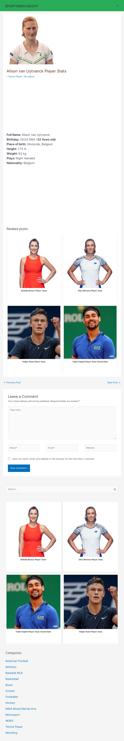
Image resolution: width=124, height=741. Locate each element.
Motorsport (12, 714)
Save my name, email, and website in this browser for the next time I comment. (53, 459)
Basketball (12, 679)
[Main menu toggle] (117, 5)
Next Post (114, 382)
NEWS (9, 720)
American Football (16, 661)
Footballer (11, 696)
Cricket (10, 691)
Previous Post (12, 382)
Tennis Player (15, 76)
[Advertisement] (34, 103)
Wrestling (11, 732)
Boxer (9, 685)
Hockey (10, 702)
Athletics (10, 667)
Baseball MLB (14, 673)
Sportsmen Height (21, 6)
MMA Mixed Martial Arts (20, 708)
